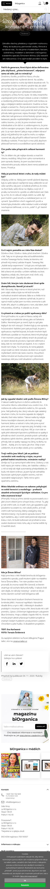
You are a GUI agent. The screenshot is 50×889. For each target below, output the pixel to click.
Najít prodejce (7, 851)
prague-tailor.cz (20, 641)
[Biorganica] (20, 3)
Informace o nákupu (10, 844)
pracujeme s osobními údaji (33, 735)
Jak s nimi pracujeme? (28, 876)
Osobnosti (24, 33)
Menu (8, 3)
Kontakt (5, 789)
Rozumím (25, 885)
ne (25, 880)
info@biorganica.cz (13, 802)
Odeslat (41, 726)
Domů (5, 16)
